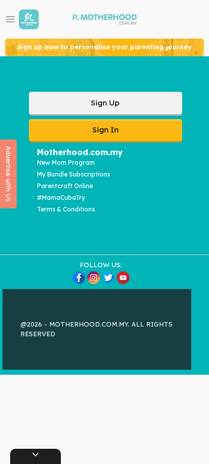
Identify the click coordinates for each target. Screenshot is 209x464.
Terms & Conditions (66, 209)
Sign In (105, 129)
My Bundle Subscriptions (73, 174)
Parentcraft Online (65, 186)
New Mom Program (66, 162)
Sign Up (105, 103)
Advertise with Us (9, 174)
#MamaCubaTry (61, 197)
